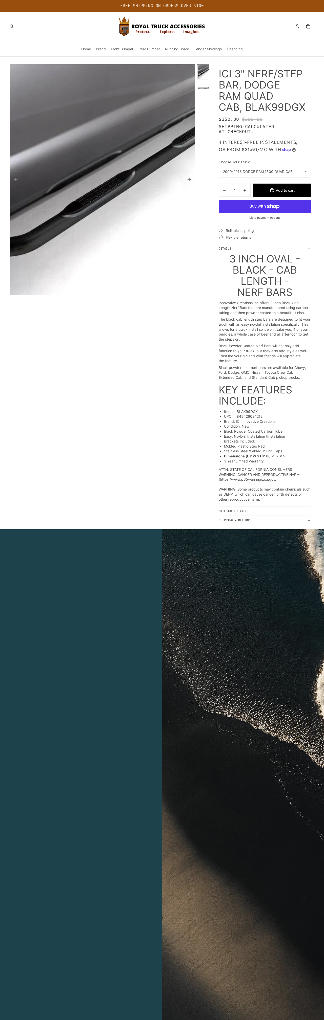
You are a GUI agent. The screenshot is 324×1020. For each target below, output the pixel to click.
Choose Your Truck (234, 162)
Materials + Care (233, 511)
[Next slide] (191, 179)
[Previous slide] (14, 179)
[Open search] (11, 26)
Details (225, 248)
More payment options (264, 217)
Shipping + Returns (235, 520)
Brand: (229, 421)
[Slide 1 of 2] (203, 72)
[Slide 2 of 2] (203, 88)
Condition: (232, 426)
